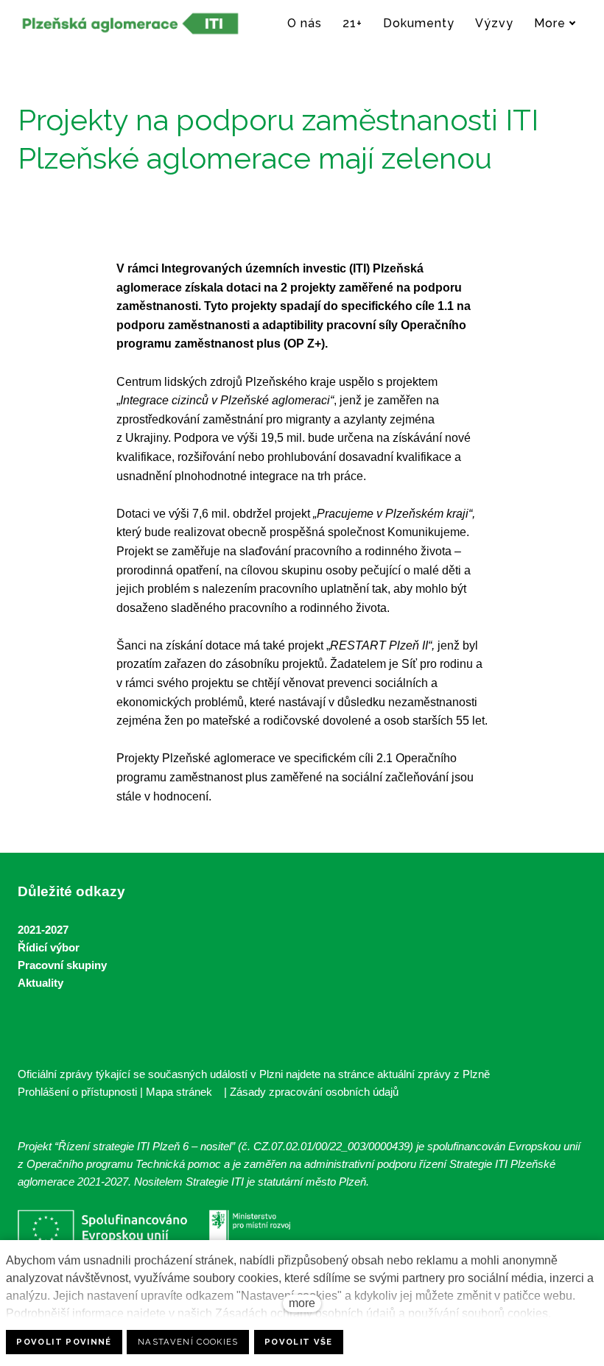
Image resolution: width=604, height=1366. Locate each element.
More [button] (550, 23)
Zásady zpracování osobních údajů (314, 1091)
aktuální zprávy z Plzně (433, 1074)
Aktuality (40, 982)
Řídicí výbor (49, 947)
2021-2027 (43, 929)
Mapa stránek (179, 1091)
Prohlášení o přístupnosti (77, 1091)
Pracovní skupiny (62, 965)
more (302, 1303)
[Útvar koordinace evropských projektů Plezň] (130, 23)
